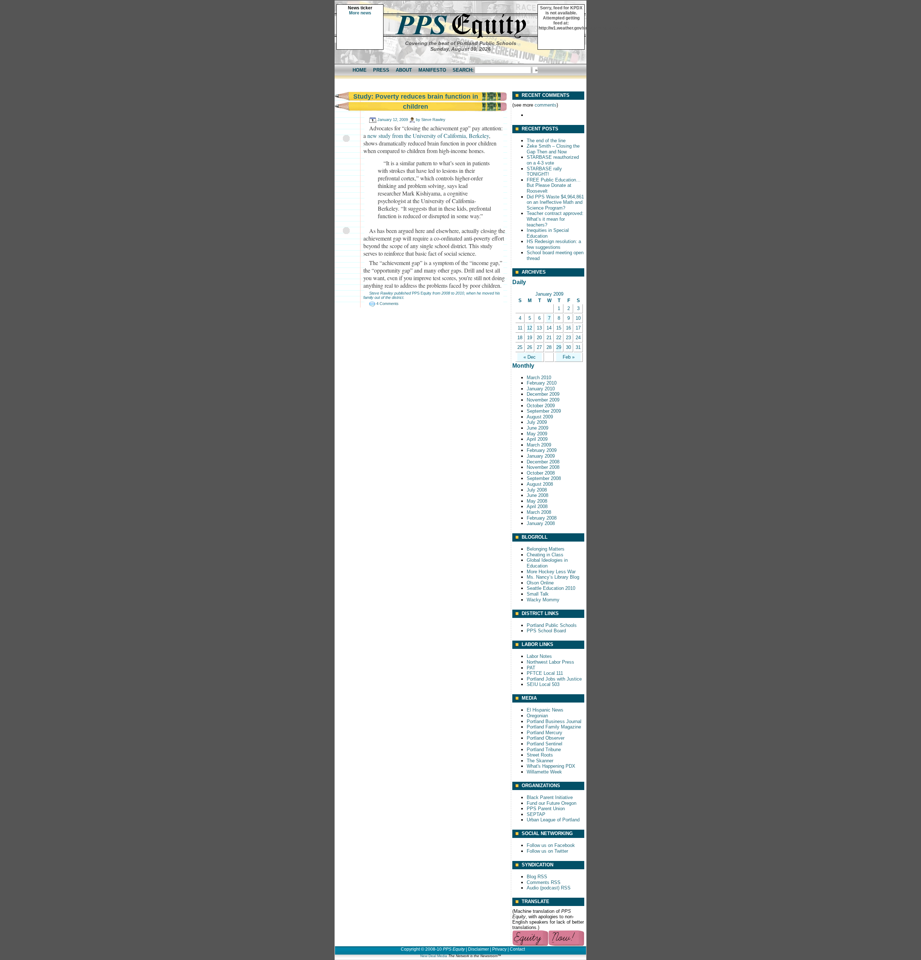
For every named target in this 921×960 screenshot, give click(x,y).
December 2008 (543, 462)
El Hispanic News (545, 710)
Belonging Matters (545, 549)
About (404, 70)
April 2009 (537, 439)
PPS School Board (546, 630)
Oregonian (537, 715)
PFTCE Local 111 (545, 673)
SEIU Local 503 (543, 684)
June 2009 (537, 428)
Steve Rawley (433, 119)
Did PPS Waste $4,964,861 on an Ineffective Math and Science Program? (555, 202)
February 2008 (542, 518)
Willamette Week (544, 772)
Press (381, 70)
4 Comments (387, 303)
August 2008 (540, 484)
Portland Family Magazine (554, 727)
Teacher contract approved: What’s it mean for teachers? (555, 219)
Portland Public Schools (552, 625)
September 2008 (544, 478)
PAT (531, 667)
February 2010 (542, 383)
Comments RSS (544, 882)
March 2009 (539, 445)
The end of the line (546, 140)
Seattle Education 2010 (551, 588)
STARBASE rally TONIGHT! (544, 171)
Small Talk (538, 594)
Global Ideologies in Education (547, 563)
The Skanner (540, 760)
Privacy (499, 949)
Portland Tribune (544, 749)
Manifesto (432, 70)
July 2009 (537, 422)
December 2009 (543, 394)
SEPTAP (536, 814)
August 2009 (540, 417)
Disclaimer (478, 949)
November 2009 (543, 400)
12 (529, 328)
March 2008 (539, 512)
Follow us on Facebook (551, 845)
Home (360, 70)
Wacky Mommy (543, 599)
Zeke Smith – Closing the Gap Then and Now (553, 148)
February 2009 (542, 450)
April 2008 (537, 506)
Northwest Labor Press (550, 662)
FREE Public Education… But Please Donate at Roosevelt (554, 185)
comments (546, 105)
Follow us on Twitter (547, 851)
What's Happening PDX (551, 766)
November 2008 (543, 467)
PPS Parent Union (546, 808)
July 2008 (537, 490)
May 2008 (537, 501)
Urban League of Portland (553, 819)
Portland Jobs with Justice (554, 679)
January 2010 (541, 388)
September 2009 (544, 411)
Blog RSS (537, 876)
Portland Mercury (544, 732)
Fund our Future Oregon (551, 803)
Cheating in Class (545, 554)
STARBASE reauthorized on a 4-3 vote (553, 160)
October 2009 (541, 405)
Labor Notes (539, 656)
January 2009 (541, 456)
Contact (517, 949)
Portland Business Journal (554, 721)
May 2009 (537, 433)
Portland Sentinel (544, 743)
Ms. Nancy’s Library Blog (553, 577)
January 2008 (541, 523)
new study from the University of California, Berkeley (428, 135)
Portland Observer (545, 738)
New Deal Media (433, 956)
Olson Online (540, 583)
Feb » (569, 357)
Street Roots (540, 755)
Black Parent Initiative (550, 797)
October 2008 (541, 473)
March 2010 (539, 377)
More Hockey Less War (551, 571)
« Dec (529, 357)
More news (360, 12)
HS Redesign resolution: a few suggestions (554, 244)
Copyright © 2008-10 (421, 949)
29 (558, 347)
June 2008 (537, 495)
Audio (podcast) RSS (549, 888)
